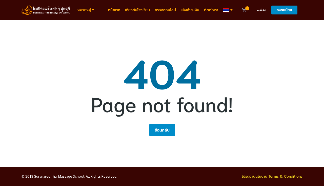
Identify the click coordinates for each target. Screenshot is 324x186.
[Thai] (228, 10)
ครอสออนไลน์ (165, 10)
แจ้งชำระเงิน (190, 10)
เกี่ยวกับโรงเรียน (137, 10)
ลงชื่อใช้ (261, 10)
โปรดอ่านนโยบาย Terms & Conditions (272, 176)
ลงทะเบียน (284, 10)
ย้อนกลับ (162, 130)
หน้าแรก (114, 10)
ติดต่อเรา (211, 10)
